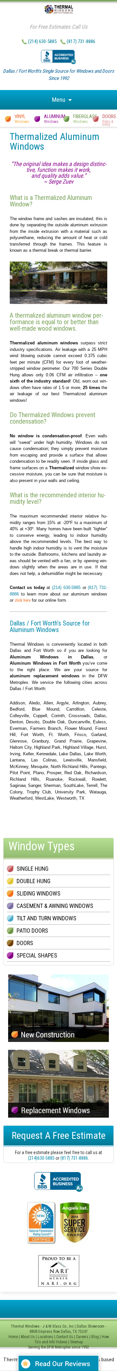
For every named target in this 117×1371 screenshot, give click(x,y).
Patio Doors (32, 930)
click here (23, 600)
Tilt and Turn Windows (46, 918)
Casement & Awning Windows (55, 905)
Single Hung (32, 868)
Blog (95, 1336)
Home (13, 1336)
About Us (28, 1336)
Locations (45, 1336)
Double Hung (33, 881)
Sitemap (76, 1342)
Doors (25, 943)
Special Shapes (37, 955)
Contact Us (64, 1336)
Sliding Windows (38, 893)
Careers (82, 1336)
